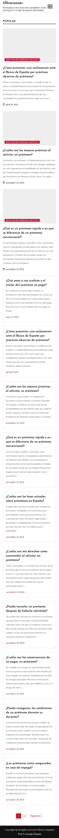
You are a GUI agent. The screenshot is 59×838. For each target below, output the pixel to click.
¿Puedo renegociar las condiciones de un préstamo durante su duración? (29, 712)
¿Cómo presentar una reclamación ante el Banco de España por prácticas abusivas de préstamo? (29, 72)
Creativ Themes (33, 834)
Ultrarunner (13, 3)
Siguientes (36, 816)
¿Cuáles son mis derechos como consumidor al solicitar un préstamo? (26, 556)
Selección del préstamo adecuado (22, 60)
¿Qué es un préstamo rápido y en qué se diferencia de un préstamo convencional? (28, 233)
